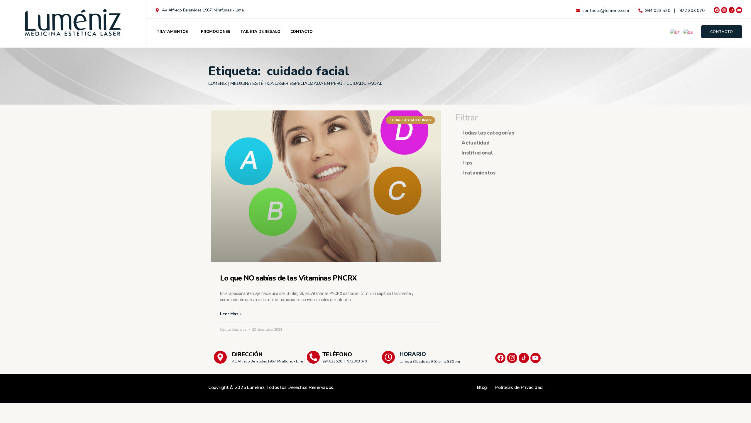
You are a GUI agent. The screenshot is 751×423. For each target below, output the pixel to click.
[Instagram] (724, 10)
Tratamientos (172, 31)
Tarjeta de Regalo (260, 31)
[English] (675, 31)
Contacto (301, 31)
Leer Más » (230, 314)
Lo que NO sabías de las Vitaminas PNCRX (288, 278)
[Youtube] (739, 10)
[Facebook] (717, 10)
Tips (466, 162)
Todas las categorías (487, 132)
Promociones (215, 31)
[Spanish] (688, 31)
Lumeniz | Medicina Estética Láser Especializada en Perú (275, 83)
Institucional (477, 152)
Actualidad (475, 142)
